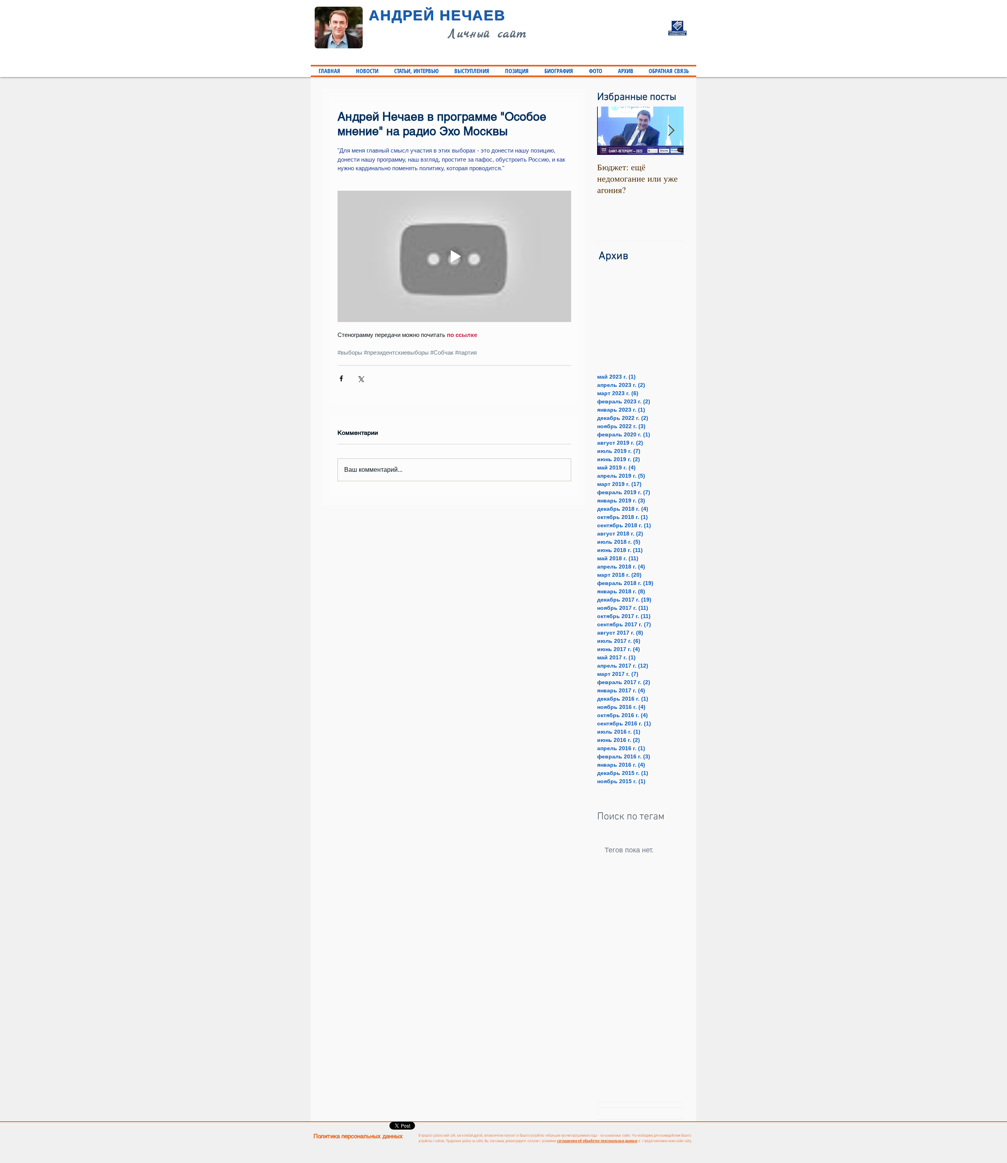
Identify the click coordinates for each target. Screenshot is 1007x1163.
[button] (416, 70)
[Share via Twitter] (360, 378)
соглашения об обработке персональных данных (597, 1140)
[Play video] (454, 256)
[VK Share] (550, 1126)
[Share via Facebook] (341, 378)
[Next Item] (671, 131)
